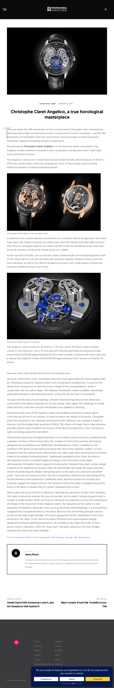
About (57, 660)
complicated (44, 537)
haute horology (57, 537)
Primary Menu (4, 9)
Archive (29, 567)
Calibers (58, 646)
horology (69, 537)
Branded (58, 650)
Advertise (58, 664)
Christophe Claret (47, 104)
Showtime (38, 646)
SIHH (76, 537)
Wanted (37, 650)
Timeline (37, 660)
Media (57, 655)
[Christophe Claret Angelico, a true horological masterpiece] (57, 61)
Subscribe (59, 641)
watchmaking (84, 537)
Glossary (37, 655)
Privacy (37, 641)
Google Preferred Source (44, 664)
